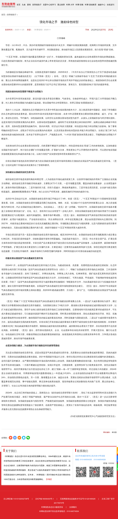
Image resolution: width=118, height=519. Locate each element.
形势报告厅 (36, 4)
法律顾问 (73, 507)
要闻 (29, 4)
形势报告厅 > (12, 14)
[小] (99, 29)
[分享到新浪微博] (19, 438)
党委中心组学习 (49, 4)
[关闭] (110, 29)
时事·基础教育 (90, 4)
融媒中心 (101, 4)
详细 (49, 479)
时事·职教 (79, 4)
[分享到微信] (28, 438)
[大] (92, 29)
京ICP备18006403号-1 (44, 498)
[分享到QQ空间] (15, 438)
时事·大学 (70, 4)
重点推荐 (61, 4)
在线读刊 (110, 4)
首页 (18, 4)
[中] (95, 29)
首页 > (4, 14)
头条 (24, 4)
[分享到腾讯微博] (24, 438)
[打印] (103, 29)
